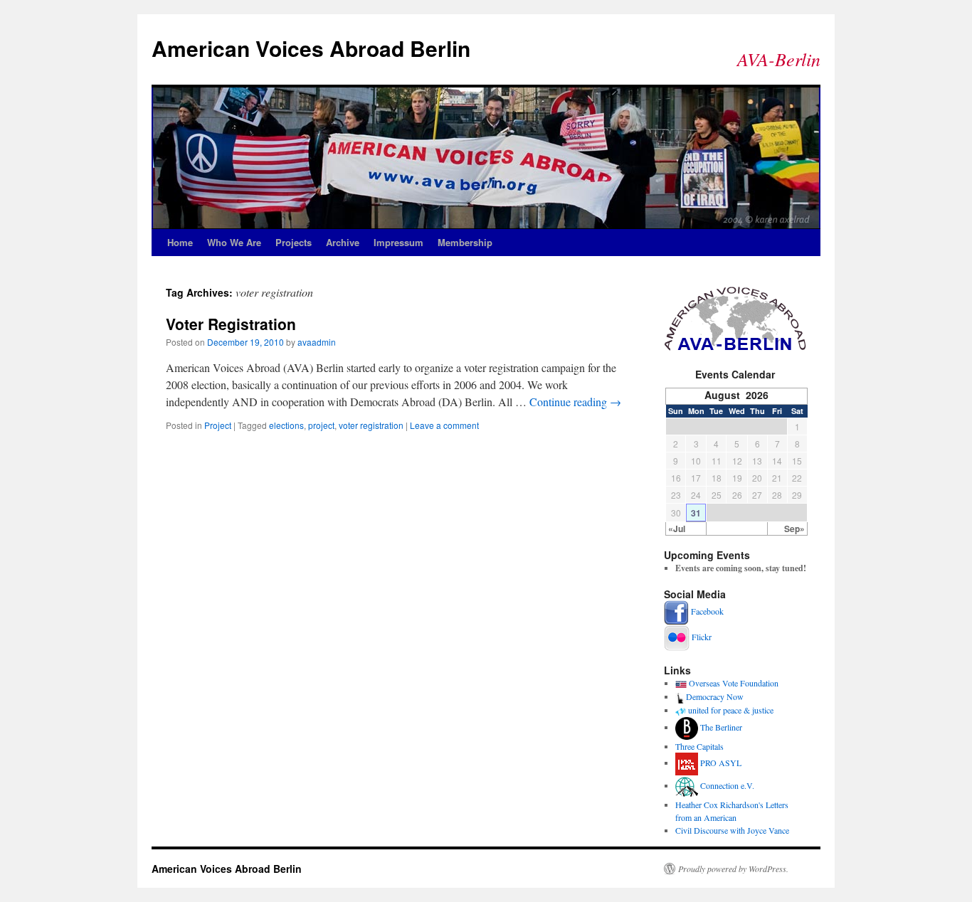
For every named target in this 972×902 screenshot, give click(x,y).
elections (286, 425)
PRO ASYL (720, 762)
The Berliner (721, 727)
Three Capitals (699, 746)
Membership (465, 242)
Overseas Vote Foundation (733, 683)
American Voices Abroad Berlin (311, 48)
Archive (342, 242)
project (321, 425)
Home (180, 242)
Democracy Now (715, 696)
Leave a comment (444, 425)
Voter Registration (231, 323)
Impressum (398, 242)
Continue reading (575, 401)
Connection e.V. (727, 785)
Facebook (707, 611)
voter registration (371, 425)
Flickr (702, 636)
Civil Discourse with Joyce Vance (732, 830)
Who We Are (234, 242)
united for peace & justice (730, 710)
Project (217, 425)
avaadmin (316, 342)
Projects (293, 242)
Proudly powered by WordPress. (733, 868)
